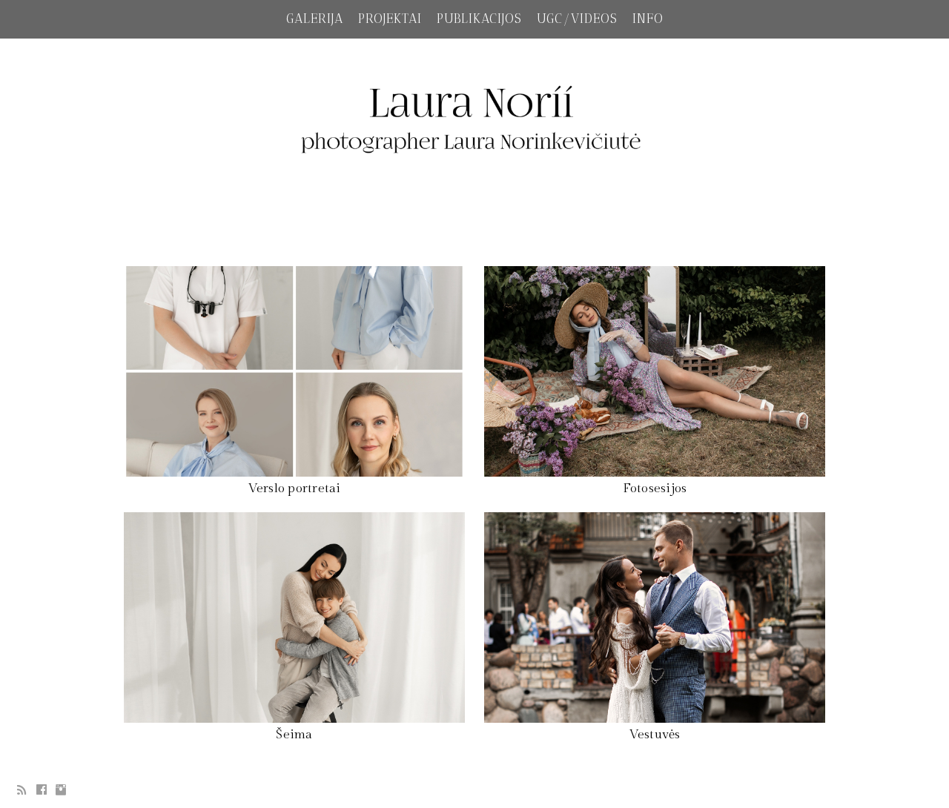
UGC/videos (577, 18)
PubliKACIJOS (479, 18)
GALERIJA (314, 18)
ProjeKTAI (390, 18)
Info (648, 18)
